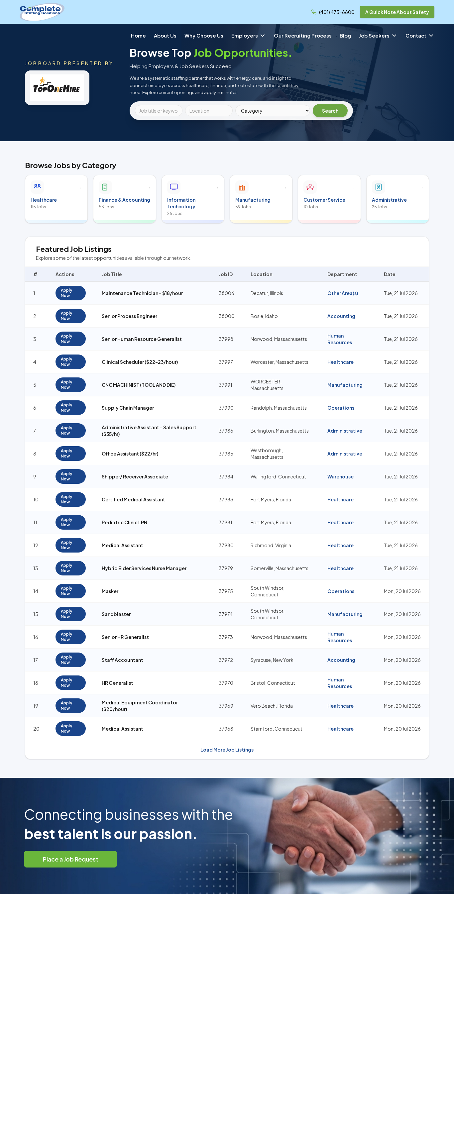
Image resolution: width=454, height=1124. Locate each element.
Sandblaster (116, 614)
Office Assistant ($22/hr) (130, 454)
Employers (244, 35)
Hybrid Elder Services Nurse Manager (144, 568)
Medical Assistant (122, 545)
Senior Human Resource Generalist (142, 339)
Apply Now (66, 293)
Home (138, 35)
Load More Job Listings (227, 750)
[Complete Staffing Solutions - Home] (42, 12)
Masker (110, 591)
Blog (345, 35)
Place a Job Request (70, 859)
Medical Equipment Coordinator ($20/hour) (140, 705)
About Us (165, 35)
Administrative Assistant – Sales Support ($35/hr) (149, 430)
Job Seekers (374, 35)
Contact (415, 35)
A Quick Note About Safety (397, 12)
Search (330, 111)
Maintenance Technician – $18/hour (142, 293)
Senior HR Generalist (125, 637)
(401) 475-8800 (337, 12)
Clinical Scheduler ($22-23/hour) (140, 362)
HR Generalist (117, 683)
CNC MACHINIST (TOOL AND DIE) (138, 385)
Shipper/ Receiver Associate (135, 476)
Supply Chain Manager (128, 408)
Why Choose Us (203, 35)
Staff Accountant (122, 660)
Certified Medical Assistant (133, 499)
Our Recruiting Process (303, 35)
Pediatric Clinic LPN (124, 522)
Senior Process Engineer (129, 316)
